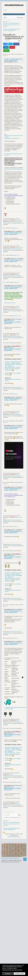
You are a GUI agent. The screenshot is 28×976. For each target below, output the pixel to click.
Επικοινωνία (16, 858)
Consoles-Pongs (14, 361)
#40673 (13, 315)
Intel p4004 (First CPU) (10, 364)
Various (20, 361)
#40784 (13, 550)
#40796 (13, 728)
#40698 (21, 420)
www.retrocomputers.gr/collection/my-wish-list (13, 379)
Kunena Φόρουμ (17, 836)
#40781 (21, 482)
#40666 (13, 228)
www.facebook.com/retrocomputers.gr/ (14, 169)
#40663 (21, 54)
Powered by (10, 836)
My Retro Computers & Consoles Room (12, 369)
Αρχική (3, 858)
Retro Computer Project (10, 367)
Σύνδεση (13, 221)
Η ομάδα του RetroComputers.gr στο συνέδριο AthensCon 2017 (13, 59)
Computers (7, 361)
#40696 (13, 393)
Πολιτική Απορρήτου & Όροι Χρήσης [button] (12, 970)
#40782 (13, 526)
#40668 (13, 255)
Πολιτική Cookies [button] (12, 968)
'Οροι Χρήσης (9, 858)
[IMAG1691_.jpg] (5, 713)
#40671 (13, 282)
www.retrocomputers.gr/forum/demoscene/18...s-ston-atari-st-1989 (16, 708)
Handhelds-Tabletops (15, 363)
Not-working (7, 363)
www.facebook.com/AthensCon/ (11, 138)
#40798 (13, 782)
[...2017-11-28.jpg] (22, 677)
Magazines (10, 366)
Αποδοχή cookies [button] (19, 973)
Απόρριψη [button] (7, 973)
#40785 (21, 604)
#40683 (13, 342)
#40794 (13, 638)
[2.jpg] (13, 90)
